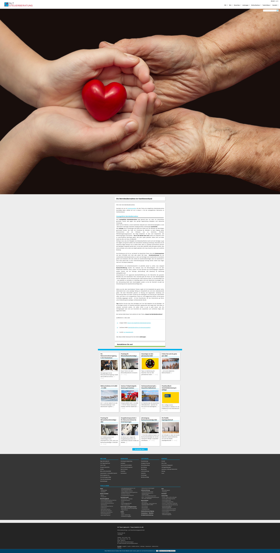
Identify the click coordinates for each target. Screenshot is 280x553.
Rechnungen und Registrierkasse (128, 506)
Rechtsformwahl (125, 497)
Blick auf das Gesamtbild (105, 471)
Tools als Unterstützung (105, 479)
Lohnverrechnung (145, 471)
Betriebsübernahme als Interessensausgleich (139, 327)
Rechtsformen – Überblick (126, 498)
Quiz (163, 488)
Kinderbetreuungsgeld (126, 516)
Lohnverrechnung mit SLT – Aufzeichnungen (148, 494)
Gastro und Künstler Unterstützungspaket (166, 514)
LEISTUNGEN (144, 458)
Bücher (102, 495)
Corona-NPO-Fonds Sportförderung (170, 504)
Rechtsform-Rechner (125, 494)
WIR (101, 458)
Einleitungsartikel (132, 208)
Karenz (122, 513)
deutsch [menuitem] (273, 1)
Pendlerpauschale (145, 509)
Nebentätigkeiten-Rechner (127, 491)
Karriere (102, 469)
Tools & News (266, 5)
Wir (225, 5)
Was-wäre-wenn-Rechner (106, 510)
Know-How (237, 5)
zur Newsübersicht (128, 332)
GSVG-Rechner (104, 504)
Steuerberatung (144, 461)
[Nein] (278, 551)
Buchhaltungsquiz (166, 490)
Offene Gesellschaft (125, 505)
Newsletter (103, 491)
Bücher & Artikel (104, 493)
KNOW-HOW (124, 458)
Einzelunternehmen (125, 500)
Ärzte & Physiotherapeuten (126, 467)
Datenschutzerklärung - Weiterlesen (167, 550)
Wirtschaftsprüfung (145, 465)
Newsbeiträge (104, 490)
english (124, 546)
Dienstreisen (144, 502)
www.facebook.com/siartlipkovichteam (128, 543)
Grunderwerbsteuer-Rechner (127, 495)
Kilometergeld (145, 507)
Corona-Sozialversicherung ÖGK (169, 508)
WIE (105, 458)
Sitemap (163, 471)
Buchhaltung (144, 467)
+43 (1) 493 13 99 (126, 537)
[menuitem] (273, 1)
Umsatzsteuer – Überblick (147, 513)
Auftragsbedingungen (166, 467)
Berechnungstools (104, 498)
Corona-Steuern (165, 511)
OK (157, 550)
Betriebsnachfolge (145, 477)
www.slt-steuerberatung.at (126, 542)
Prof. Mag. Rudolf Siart (105, 463)
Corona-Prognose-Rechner (106, 501)
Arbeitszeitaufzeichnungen (147, 491)
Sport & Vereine (124, 469)
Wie (230, 5)
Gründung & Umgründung (126, 461)
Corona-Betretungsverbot (167, 501)
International (123, 473)
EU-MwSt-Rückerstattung (147, 515)
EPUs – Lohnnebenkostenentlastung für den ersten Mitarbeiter (150, 498)
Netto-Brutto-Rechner (105, 509)
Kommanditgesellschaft (126, 503)
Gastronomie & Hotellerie (126, 465)
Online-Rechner (255, 5)
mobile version (135, 546)
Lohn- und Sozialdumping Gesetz (149, 495)
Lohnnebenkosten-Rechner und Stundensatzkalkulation (128, 489)
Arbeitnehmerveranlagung (147, 511)
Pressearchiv (103, 496)
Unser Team (103, 465)
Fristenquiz (164, 491)
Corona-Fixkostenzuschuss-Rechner (108, 500)
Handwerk (123, 463)
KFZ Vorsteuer (145, 506)
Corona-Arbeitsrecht (166, 500)
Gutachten (123, 471)
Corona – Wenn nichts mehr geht (169, 497)
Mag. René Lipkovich (104, 461)
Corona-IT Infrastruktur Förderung (169, 503)
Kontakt (274, 5)
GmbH (122, 502)
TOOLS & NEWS (104, 485)
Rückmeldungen (103, 481)
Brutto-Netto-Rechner (105, 515)
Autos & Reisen (144, 500)
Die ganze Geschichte (104, 467)
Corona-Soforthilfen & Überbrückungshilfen (167, 507)
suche (129, 546)
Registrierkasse (124, 510)
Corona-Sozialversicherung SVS (169, 510)
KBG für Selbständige (125, 515)
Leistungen (245, 5)
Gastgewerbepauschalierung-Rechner (129, 492)
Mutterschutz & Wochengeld (148, 488)
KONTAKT (164, 458)
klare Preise (164, 463)
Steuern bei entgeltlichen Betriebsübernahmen (139, 323)
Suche (163, 473)
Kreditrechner (104, 507)
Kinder (122, 511)
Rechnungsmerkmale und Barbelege (129, 508)
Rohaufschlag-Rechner (106, 513)
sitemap (142, 546)
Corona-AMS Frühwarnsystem (168, 498)
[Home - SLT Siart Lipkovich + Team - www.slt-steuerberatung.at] (12, 4)
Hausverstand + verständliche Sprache (108, 473)
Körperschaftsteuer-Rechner (107, 506)
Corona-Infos (165, 495)
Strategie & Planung (145, 463)
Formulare (164, 493)
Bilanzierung (143, 469)
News (101, 488)
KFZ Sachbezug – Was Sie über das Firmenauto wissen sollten (149, 504)
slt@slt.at (123, 540)
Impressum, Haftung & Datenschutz (169, 469)
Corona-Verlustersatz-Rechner (107, 503)
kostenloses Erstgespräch (167, 465)
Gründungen (144, 475)
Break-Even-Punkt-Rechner (107, 512)
